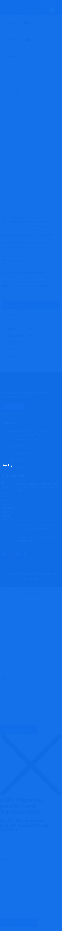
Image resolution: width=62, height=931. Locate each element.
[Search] (57, 465)
